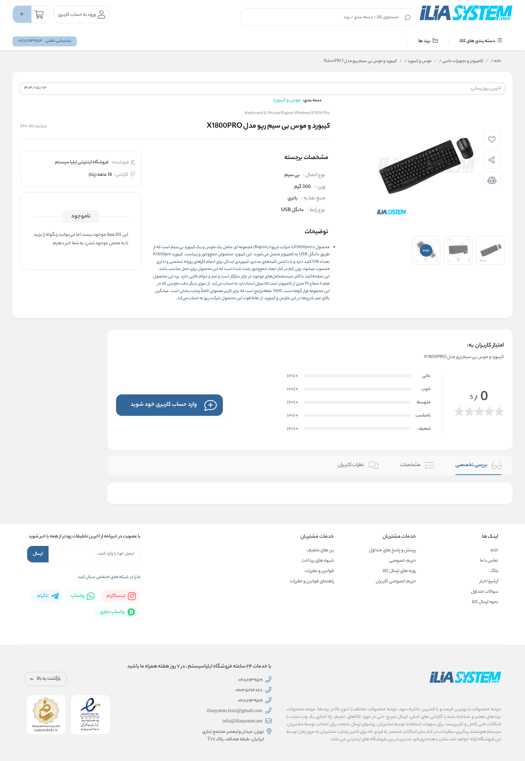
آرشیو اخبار (489, 581)
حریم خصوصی (402, 561)
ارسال (38, 554)
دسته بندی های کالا (478, 41)
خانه (496, 61)
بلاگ (494, 571)
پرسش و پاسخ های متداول (392, 550)
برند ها (424, 41)
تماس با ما (489, 561)
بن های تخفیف (320, 550)
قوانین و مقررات (319, 571)
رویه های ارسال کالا (399, 571)
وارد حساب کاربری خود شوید (163, 405)
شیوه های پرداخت (317, 561)
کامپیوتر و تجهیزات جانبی (461, 61)
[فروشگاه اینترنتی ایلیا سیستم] (466, 12)
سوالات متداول (484, 592)
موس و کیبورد (417, 61)
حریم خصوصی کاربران (396, 581)
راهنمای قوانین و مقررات (312, 581)
